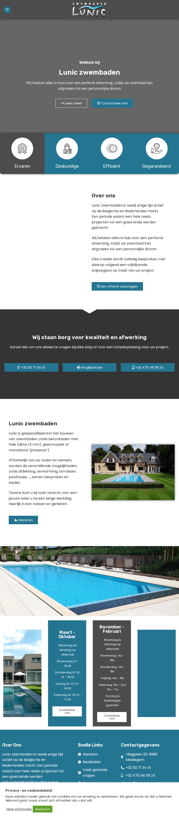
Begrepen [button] (42, 809)
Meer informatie (19, 809)
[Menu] (7, 10)
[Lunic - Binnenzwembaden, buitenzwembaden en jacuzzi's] (89, 10)
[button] (4, 581)
